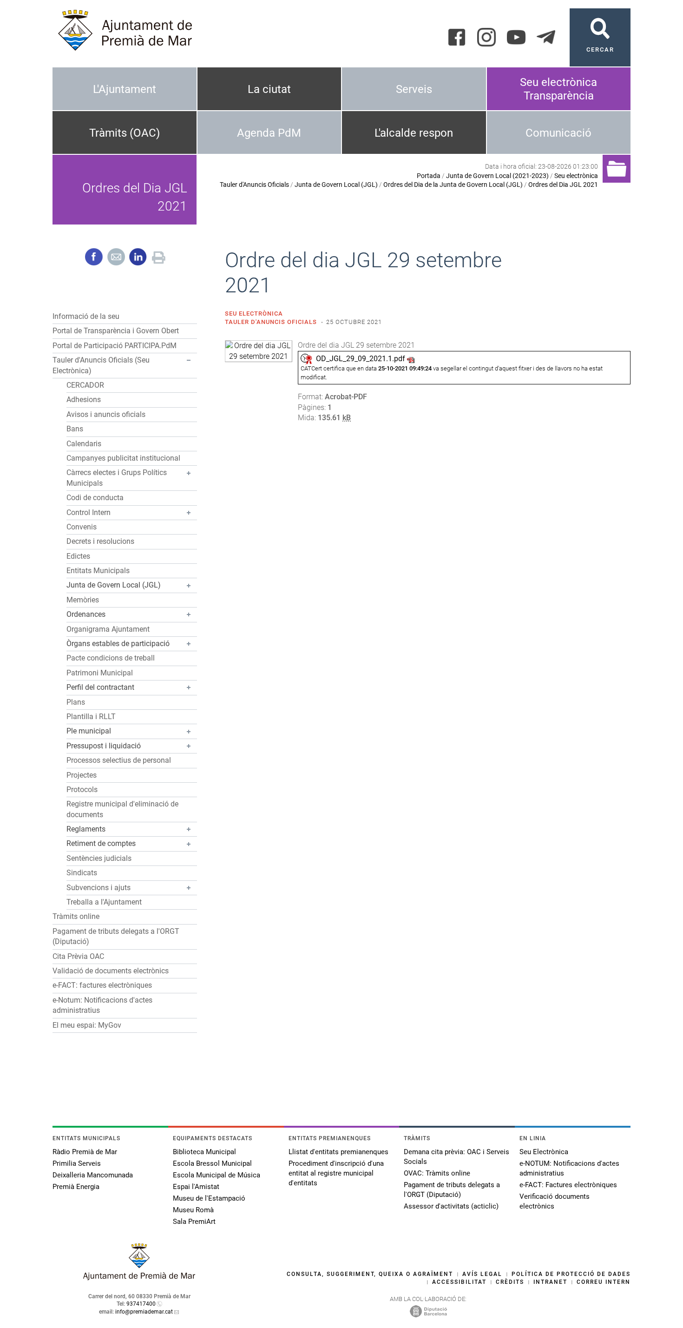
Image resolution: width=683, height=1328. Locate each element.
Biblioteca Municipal (204, 1152)
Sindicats (81, 872)
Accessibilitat (459, 1282)
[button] (188, 360)
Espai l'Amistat (196, 1187)
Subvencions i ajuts (98, 887)
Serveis (414, 89)
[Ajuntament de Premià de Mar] (139, 1277)
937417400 (141, 1304)
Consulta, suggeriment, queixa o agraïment (370, 1274)
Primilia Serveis (77, 1163)
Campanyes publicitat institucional (123, 458)
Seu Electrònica (543, 1152)
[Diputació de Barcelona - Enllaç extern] (428, 1311)
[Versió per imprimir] (159, 256)
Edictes (78, 556)
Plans (75, 702)
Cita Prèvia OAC (78, 956)
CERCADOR (85, 385)
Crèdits (510, 1282)
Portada (428, 175)
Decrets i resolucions (100, 541)
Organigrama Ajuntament (108, 629)
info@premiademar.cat (144, 1311)
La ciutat (269, 89)
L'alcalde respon (413, 132)
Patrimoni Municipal (99, 672)
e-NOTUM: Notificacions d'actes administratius (569, 1168)
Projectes (81, 775)
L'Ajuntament (124, 89)
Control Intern (88, 512)
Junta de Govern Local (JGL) (336, 184)
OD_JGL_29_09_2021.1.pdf (360, 358)
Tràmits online (76, 916)
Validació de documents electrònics (111, 970)
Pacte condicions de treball (110, 658)
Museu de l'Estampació (209, 1198)
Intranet (550, 1282)
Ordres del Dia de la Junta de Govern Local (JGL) (453, 184)
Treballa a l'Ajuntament (104, 902)
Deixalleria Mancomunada (93, 1175)
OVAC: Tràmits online (437, 1173)
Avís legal (482, 1274)
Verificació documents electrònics (554, 1201)
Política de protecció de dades (571, 1274)
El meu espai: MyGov (87, 1025)
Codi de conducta (95, 497)
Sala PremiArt (194, 1221)
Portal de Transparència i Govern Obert (116, 330)
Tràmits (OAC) (124, 132)
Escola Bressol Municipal (212, 1163)
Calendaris (83, 443)
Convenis (81, 526)
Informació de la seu (86, 316)
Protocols (82, 789)
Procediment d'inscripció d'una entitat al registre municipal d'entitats (336, 1173)
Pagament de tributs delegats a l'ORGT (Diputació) (452, 1190)
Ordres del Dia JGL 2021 (563, 184)
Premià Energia (76, 1187)
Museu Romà (193, 1210)
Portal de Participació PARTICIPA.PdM (115, 345)
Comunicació (558, 132)
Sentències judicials (98, 858)
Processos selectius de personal (118, 760)
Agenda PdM (269, 132)
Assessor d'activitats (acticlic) (451, 1206)
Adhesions (83, 399)
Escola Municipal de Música (216, 1175)
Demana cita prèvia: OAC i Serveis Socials (456, 1157)
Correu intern (603, 1282)
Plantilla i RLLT (91, 716)
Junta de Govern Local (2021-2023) (497, 175)
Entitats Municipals (98, 570)
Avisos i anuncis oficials (105, 414)
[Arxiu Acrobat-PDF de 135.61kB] (258, 350)
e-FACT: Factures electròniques (568, 1185)
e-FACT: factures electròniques (102, 985)
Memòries (82, 599)
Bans (74, 428)
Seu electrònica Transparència (558, 89)
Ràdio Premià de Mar (85, 1152)
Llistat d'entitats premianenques (338, 1152)
